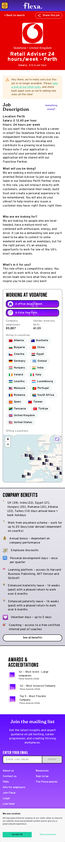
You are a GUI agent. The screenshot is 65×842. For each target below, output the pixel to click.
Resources (42, 771)
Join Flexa (9, 793)
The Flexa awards (46, 782)
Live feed (9, 804)
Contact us (9, 776)
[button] (31, 458)
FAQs (6, 782)
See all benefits (32, 637)
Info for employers (14, 787)
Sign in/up (42, 776)
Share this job (51, 15)
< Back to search (14, 15)
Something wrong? (51, 107)
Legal (6, 798)
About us (8, 771)
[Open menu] (4, 5)
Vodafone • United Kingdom (32, 48)
